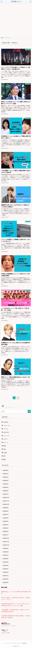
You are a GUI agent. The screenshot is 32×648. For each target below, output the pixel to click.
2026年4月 (5, 484)
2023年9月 (5, 579)
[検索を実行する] (29, 411)
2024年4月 (5, 565)
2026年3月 (5, 487)
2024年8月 (5, 552)
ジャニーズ (6, 435)
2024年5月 (5, 562)
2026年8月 (5, 470)
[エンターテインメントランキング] (5, 624)
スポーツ (5, 439)
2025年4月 (5, 524)
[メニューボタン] (30, 1)
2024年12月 (6, 538)
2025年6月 (5, 518)
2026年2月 (5, 490)
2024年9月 (5, 548)
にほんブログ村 (5, 632)
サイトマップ (8, 643)
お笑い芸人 (6, 432)
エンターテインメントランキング (8, 626)
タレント (5, 442)
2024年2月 (5, 572)
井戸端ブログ (16, 1)
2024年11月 (6, 541)
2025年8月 (5, 511)
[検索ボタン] (1, 1)
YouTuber (5, 422)
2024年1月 (5, 575)
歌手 (4, 456)
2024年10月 (6, 545)
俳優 (4, 446)
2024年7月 (5, 555)
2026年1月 (5, 494)
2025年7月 (5, 514)
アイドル (5, 429)
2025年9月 (5, 507)
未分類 (5, 452)
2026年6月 (5, 477)
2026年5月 (5, 480)
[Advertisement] (16, 20)
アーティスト (6, 425)
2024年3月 (5, 569)
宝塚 (4, 449)
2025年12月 (6, 497)
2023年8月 (5, 582)
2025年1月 (5, 535)
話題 (4, 459)
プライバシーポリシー (16, 643)
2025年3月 (5, 528)
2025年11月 (6, 501)
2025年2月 (5, 531)
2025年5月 (5, 521)
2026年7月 (5, 473)
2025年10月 (6, 504)
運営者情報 (24, 643)
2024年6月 (5, 558)
